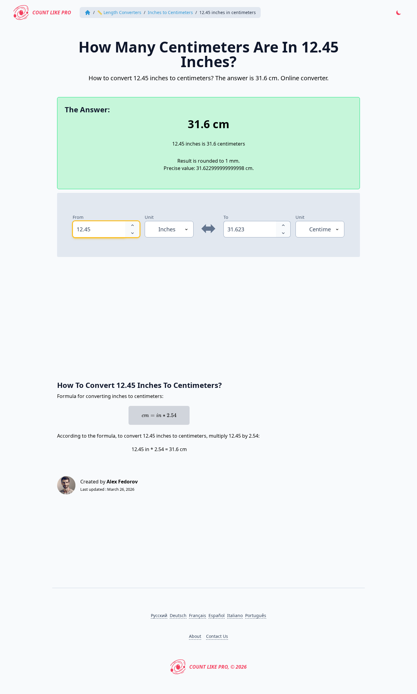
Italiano (235, 615)
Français (197, 615)
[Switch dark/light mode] (399, 12)
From (78, 217)
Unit (149, 217)
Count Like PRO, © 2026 (218, 666)
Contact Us (217, 636)
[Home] (88, 12)
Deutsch (178, 615)
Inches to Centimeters (170, 12)
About (195, 636)
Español (217, 615)
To (225, 217)
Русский (159, 615)
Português (255, 615)
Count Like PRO (51, 12)
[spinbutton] (99, 229)
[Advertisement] (208, 315)
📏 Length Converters (119, 12)
